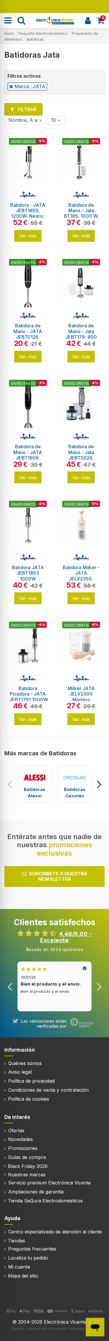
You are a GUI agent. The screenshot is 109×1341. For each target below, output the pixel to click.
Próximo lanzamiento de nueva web (54, 6)
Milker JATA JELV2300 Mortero (81, 693)
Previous (10, 784)
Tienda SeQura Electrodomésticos (45, 1201)
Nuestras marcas (27, 1174)
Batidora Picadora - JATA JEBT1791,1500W (28, 693)
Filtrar (26, 109)
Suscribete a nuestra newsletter (58, 876)
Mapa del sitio (23, 1276)
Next (99, 784)
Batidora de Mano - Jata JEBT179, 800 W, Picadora (81, 334)
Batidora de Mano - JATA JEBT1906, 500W (27, 455)
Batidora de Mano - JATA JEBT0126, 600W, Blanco (27, 334)
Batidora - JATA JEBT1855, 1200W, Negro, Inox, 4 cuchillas (27, 213)
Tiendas (16, 1241)
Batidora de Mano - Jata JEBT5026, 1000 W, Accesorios (81, 458)
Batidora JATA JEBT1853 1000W (28, 573)
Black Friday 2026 (28, 1166)
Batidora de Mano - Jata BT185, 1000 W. (81, 210)
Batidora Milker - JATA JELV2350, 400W (81, 576)
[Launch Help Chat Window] (95, 1327)
